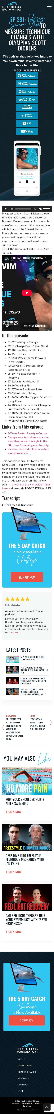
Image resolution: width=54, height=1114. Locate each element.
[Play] (5, 208)
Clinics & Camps (27, 1072)
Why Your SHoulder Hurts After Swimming (32, 658)
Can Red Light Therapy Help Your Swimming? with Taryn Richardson (33, 681)
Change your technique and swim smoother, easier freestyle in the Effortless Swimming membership (28, 441)
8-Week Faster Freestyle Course (27, 433)
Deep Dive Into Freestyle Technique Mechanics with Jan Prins (34, 670)
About (21, 1059)
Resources (24, 1078)
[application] (27, 209)
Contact (23, 1084)
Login (21, 1091)
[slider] (47, 208)
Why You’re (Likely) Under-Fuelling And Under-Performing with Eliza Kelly (33, 692)
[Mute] (40, 208)
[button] (49, 7)
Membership (25, 1065)
